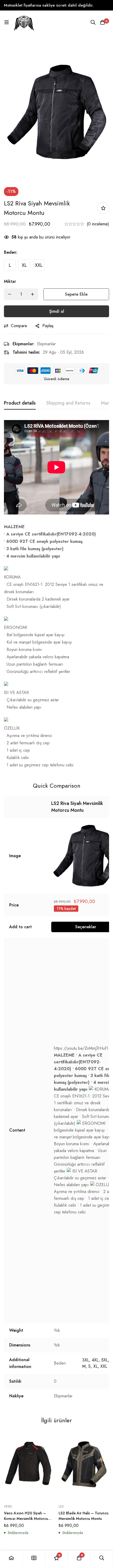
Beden (10, 252)
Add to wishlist (103, 208)
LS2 (61, 1506)
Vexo (8, 1506)
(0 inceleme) (98, 224)
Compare (19, 326)
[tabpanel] (56, 594)
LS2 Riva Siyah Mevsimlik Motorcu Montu (77, 807)
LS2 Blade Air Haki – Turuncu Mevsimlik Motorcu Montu (84, 1515)
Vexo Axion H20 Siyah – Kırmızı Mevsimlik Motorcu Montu (26, 1518)
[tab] (20, 403)
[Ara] (93, 22)
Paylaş (47, 326)
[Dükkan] (34, 1558)
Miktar (10, 281)
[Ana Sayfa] (11, 1558)
